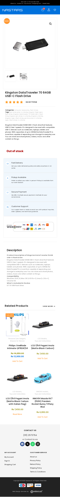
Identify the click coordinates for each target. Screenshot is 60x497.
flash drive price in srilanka (18, 112)
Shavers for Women (17, 341)
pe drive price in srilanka (32, 118)
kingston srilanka (37, 116)
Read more (17, 414)
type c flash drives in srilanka (15, 120)
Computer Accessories (21, 110)
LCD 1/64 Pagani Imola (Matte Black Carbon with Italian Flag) (17, 401)
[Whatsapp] (32, 444)
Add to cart (17, 361)
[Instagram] (38, 444)
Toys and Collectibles (43, 341)
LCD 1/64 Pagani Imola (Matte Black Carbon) (42, 347)
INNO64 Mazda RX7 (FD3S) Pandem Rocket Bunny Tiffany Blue (42, 402)
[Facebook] (22, 444)
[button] (50, 23)
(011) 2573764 (30, 435)
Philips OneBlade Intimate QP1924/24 (17, 347)
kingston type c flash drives (14, 118)
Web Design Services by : (20, 491)
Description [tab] (8, 243)
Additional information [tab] (15, 243)
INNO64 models (42, 392)
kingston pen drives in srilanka (19, 116)
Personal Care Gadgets (17, 339)
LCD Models (42, 339)
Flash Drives (34, 110)
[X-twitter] (27, 444)
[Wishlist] (54, 9)
